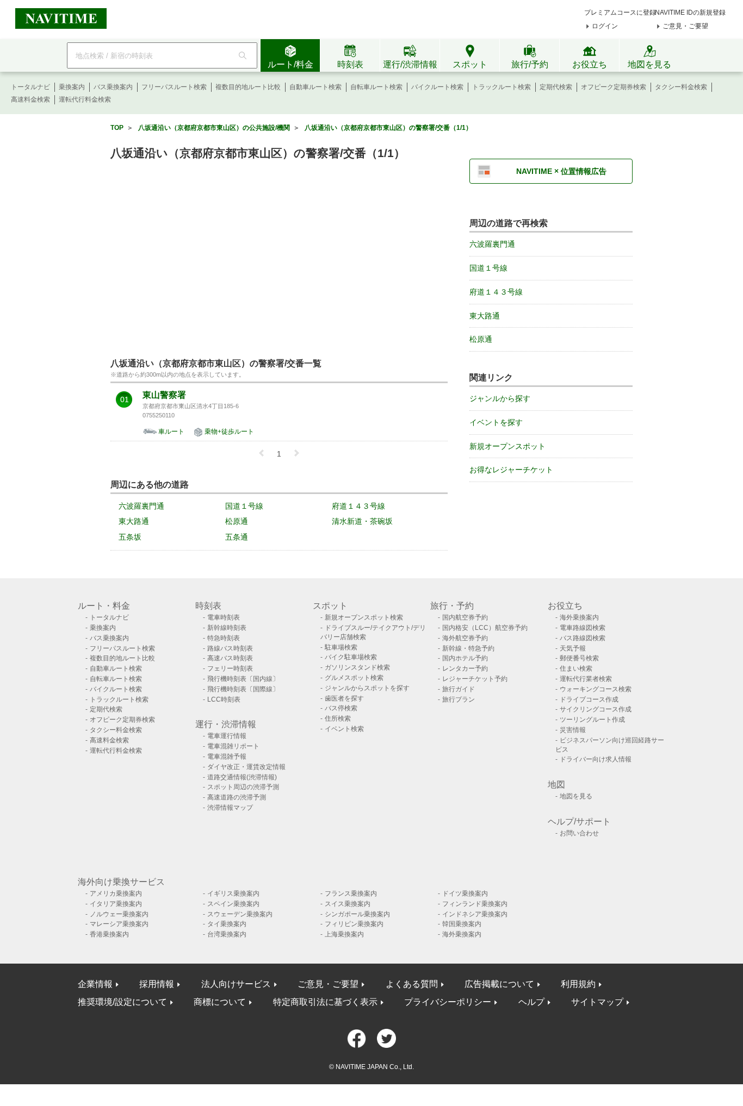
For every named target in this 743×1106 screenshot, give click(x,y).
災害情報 (573, 730)
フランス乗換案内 (351, 893)
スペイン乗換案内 (233, 904)
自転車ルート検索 (376, 87)
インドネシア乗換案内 (474, 914)
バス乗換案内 (113, 87)
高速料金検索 (30, 99)
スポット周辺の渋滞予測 (243, 787)
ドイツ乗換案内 (465, 893)
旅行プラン (458, 699)
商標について (220, 1002)
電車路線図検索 (582, 628)
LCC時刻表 (223, 699)
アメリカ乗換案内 (116, 893)
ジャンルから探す (499, 398)
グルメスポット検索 (354, 678)
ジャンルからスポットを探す (367, 688)
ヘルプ (531, 1002)
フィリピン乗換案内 (354, 924)
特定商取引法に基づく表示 (325, 1002)
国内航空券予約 (465, 617)
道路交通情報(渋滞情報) (242, 777)
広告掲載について (499, 984)
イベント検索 (344, 729)
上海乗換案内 (344, 934)
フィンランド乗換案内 (474, 904)
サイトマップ (597, 1002)
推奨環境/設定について (122, 1002)
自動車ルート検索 (315, 87)
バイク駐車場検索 (351, 657)
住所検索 (338, 718)
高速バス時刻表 (230, 658)
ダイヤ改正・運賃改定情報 (246, 767)
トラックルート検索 (501, 87)
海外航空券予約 (465, 638)
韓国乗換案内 (461, 924)
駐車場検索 (341, 647)
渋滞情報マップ (230, 807)
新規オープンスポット (507, 446)
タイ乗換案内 (226, 924)
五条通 (236, 537)
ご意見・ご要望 (685, 26)
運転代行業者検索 (586, 679)
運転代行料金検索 (85, 99)
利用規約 (578, 984)
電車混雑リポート (233, 746)
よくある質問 (412, 984)
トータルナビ (30, 87)
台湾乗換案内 (226, 934)
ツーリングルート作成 (592, 719)
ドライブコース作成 (589, 699)
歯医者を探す (344, 698)
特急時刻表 (223, 638)
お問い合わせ (579, 833)
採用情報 (156, 984)
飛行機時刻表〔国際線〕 (243, 689)
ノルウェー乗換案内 (119, 914)
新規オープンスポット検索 (364, 617)
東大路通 (134, 521)
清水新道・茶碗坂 (362, 521)
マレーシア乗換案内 (119, 924)
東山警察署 (164, 395)
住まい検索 (576, 668)
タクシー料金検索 (681, 87)
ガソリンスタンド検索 (357, 667)
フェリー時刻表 (230, 668)
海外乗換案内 (579, 617)
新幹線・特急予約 (468, 648)
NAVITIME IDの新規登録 (690, 12)
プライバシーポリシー (447, 1002)
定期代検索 (556, 87)
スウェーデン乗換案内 (240, 914)
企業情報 (95, 984)
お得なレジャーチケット (511, 469)
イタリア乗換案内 (116, 904)
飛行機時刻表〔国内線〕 (243, 679)
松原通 (236, 521)
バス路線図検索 (582, 638)
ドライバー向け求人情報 (595, 759)
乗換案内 (72, 87)
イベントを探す (496, 422)
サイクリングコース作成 (595, 709)
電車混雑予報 (226, 756)
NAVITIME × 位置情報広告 (561, 171)
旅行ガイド (458, 689)
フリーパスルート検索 (174, 87)
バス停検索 (341, 708)
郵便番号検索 (579, 658)
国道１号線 (244, 506)
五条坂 (130, 537)
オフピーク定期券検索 (613, 87)
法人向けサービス (236, 984)
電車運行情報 (226, 736)
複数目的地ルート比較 (248, 87)
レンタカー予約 (465, 668)
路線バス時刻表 (230, 648)
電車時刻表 (223, 617)
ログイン (605, 26)
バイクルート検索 (437, 87)
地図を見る (576, 796)
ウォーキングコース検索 (595, 689)
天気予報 (573, 648)
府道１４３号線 (358, 506)
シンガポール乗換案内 (357, 914)
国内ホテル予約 (465, 658)
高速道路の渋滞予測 (236, 797)
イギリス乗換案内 (233, 893)
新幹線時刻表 (226, 628)
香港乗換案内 (109, 934)
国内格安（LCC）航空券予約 (485, 628)
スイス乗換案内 (347, 904)
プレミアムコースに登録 (620, 12)
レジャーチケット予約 (474, 679)
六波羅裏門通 (141, 506)
